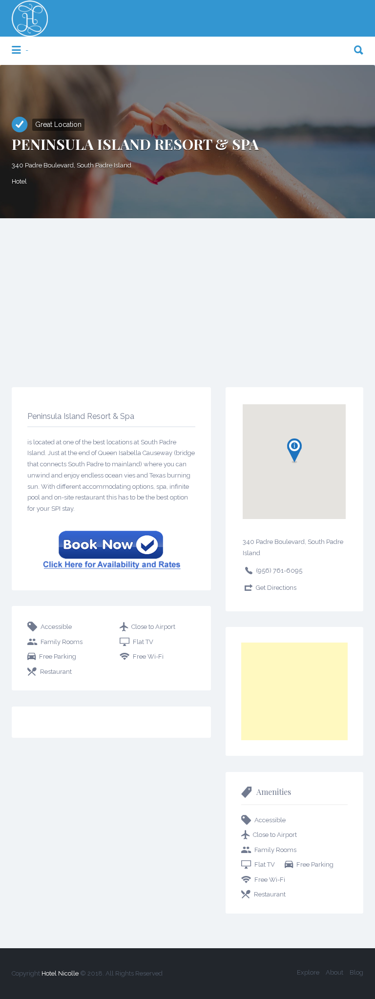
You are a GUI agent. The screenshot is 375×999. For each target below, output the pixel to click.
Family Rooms (62, 641)
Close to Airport (153, 626)
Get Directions (276, 587)
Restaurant (56, 671)
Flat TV (143, 641)
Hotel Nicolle (60, 973)
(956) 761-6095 (279, 570)
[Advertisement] (187, 291)
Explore (308, 972)
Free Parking (57, 656)
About (334, 972)
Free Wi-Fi (148, 656)
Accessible (56, 626)
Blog (356, 972)
